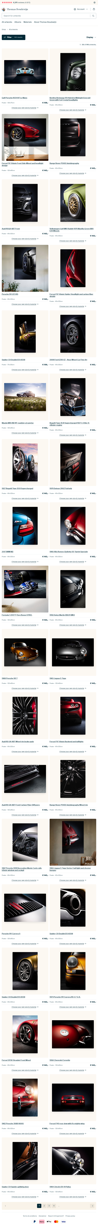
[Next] (92, 1206)
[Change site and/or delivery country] (94, 2)
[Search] (93, 15)
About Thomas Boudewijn (45, 22)
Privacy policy (70, 1216)
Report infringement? (56, 1216)
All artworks (7, 22)
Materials (28, 22)
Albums (17, 22)
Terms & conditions (30, 1216)
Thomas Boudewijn (17, 9)
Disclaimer (42, 1216)
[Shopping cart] (94, 9)
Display (90, 37)
